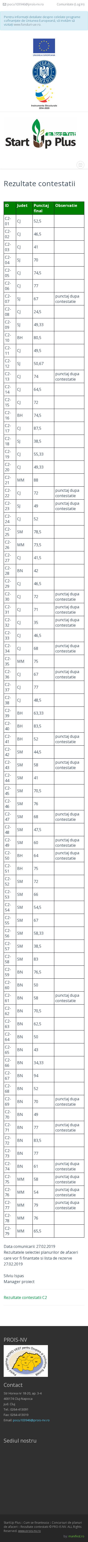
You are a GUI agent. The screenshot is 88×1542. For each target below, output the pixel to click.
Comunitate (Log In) (70, 4)
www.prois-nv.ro (29, 1531)
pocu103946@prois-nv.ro (31, 1420)
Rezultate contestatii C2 (25, 1297)
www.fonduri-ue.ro (27, 24)
